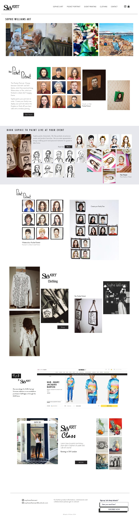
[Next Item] (130, 40)
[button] (129, 6)
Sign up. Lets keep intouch (109, 500)
